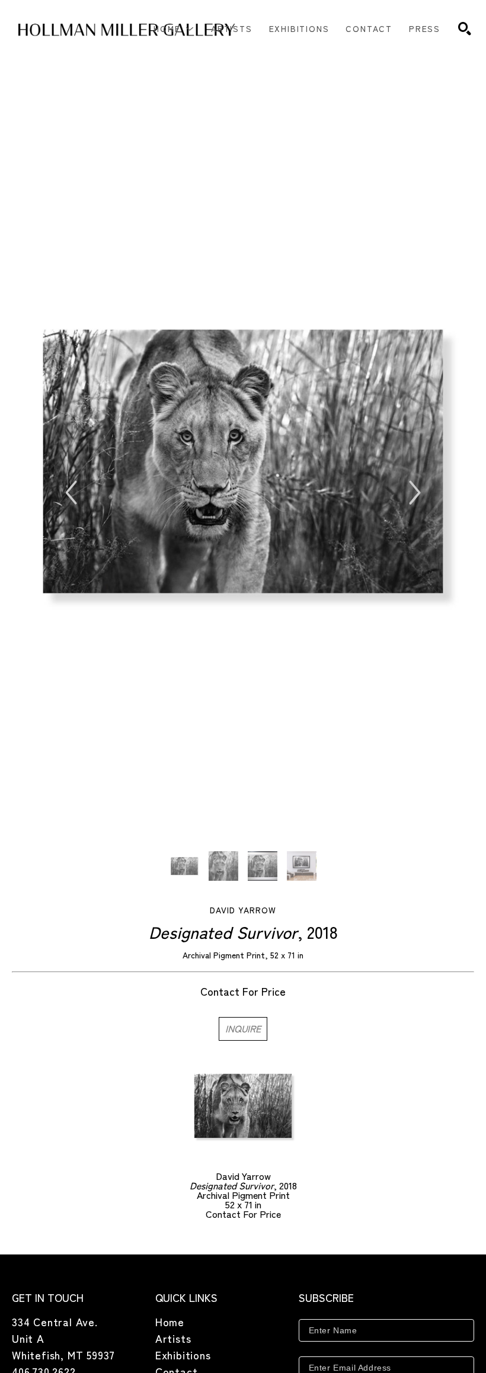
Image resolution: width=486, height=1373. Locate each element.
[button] (174, 28)
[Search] (464, 28)
